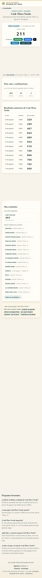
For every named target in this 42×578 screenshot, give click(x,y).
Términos (17, 568)
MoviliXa (36, 571)
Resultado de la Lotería (16, 573)
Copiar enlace (25, 43)
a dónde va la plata (28, 314)
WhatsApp (18, 39)
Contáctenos (29, 573)
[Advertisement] (21, 60)
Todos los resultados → (12, 297)
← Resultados (6, 8)
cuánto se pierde (28, 309)
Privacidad (24, 568)
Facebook (28, 39)
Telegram (15, 43)
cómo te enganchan (12, 312)
